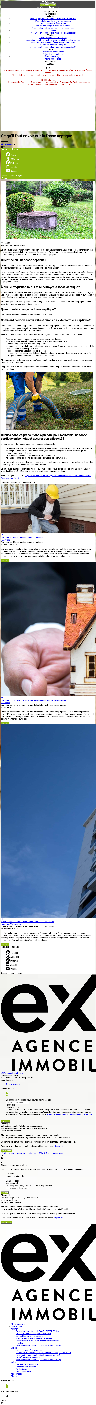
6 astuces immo (49, 5)
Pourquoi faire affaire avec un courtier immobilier (53, 28)
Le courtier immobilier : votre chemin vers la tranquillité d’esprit (53, 40)
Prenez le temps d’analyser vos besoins (53, 21)
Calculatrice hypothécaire (53, 52)
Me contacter (50, 61)
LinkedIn (14, 167)
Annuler (5, 178)
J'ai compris (6, 1151)
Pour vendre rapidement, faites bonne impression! (53, 42)
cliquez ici (58, 1146)
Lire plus (5, 560)
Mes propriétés (50, 11)
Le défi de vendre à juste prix (53, 45)
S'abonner (5, 1121)
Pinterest (14, 163)
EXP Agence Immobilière (12, 1073)
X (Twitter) (15, 159)
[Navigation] (43, 2)
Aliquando (8, 144)
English (50, 2)
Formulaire (10, 1105)
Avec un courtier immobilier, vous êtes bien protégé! (53, 33)
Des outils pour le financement (53, 23)
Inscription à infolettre (15, 1176)
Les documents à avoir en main (53, 37)
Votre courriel (12, 1183)
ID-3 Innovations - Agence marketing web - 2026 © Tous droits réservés (32, 1153)
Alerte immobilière (53, 59)
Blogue (51, 63)
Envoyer (5, 1193)
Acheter (50, 16)
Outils (50, 49)
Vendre (50, 35)
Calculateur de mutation (53, 54)
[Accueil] (46, 2)
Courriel (13, 171)
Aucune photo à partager (11, 175)
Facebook (14, 155)
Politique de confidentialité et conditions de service (69, 1114)
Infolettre (10, 1174)
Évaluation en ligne (53, 56)
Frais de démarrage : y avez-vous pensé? (53, 26)
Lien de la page (12, 1107)
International (50, 14)
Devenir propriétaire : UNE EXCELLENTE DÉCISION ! (53, 18)
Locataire (53, 30)
